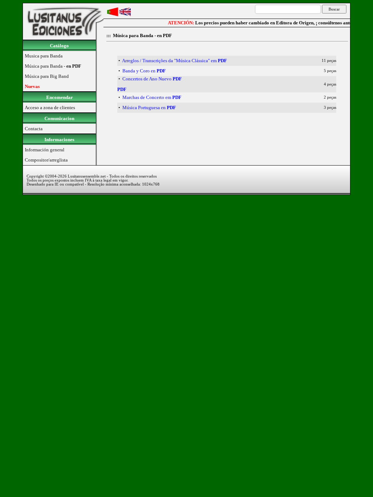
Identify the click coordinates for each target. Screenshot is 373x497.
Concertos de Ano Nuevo (152, 78)
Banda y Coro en (144, 70)
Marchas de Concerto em (151, 97)
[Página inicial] (63, 38)
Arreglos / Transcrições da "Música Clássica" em (174, 60)
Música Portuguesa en (149, 107)
